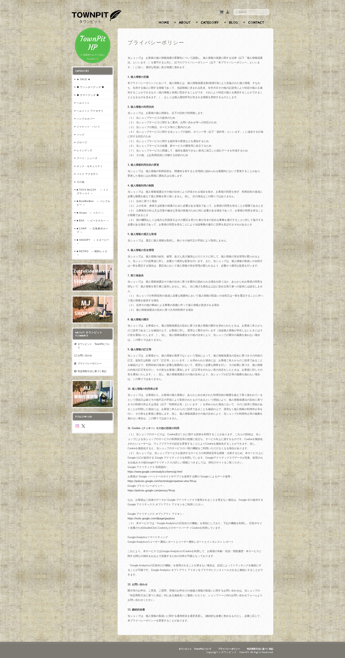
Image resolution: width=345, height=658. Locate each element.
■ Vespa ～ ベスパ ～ (90, 212)
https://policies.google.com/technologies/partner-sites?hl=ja (162, 481)
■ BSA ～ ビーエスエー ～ (93, 220)
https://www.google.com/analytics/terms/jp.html (155, 471)
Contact (256, 23)
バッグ (80, 134)
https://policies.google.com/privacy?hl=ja (151, 490)
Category (210, 23)
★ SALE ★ (83, 79)
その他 (80, 182)
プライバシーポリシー (90, 363)
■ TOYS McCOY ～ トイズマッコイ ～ (92, 191)
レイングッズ (84, 150)
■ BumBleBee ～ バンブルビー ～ (93, 203)
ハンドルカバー (86, 118)
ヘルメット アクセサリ (90, 111)
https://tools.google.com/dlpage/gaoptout (151, 518)
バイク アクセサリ (87, 174)
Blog (233, 23)
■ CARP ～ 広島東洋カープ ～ (92, 230)
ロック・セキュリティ (90, 166)
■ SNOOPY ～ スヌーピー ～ (93, 242)
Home (164, 23)
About (185, 23)
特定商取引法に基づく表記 (92, 371)
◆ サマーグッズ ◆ (88, 95)
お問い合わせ (85, 355)
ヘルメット (83, 103)
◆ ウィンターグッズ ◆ (90, 87)
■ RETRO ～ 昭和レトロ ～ (92, 253)
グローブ (82, 142)
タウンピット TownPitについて (94, 346)
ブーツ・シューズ (87, 158)
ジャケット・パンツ (88, 126)
